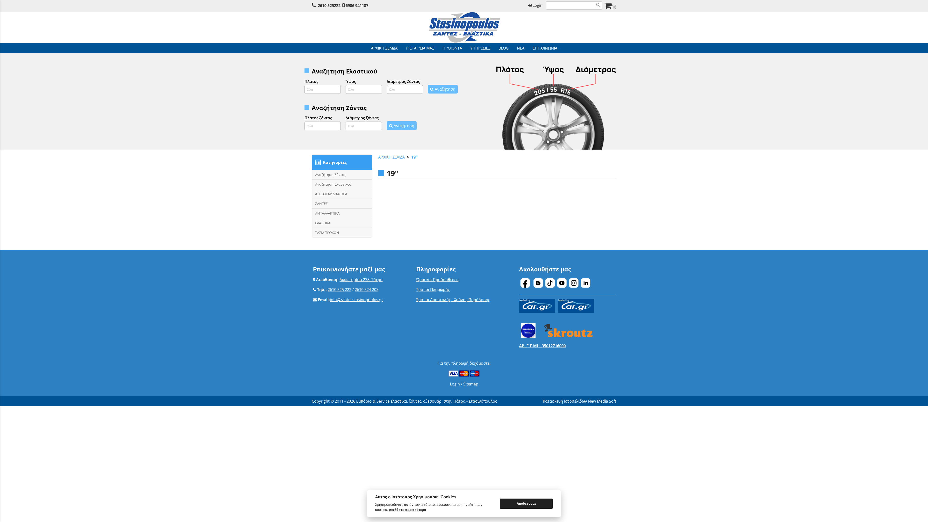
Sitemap (470, 384)
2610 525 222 (339, 289)
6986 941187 (357, 5)
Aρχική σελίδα (391, 157)
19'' (414, 157)
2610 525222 (329, 5)
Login (537, 5)
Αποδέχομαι (526, 503)
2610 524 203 (366, 289)
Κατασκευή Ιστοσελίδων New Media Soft (579, 401)
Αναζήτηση (444, 89)
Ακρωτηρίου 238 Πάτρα (361, 279)
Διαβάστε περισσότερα (407, 510)
